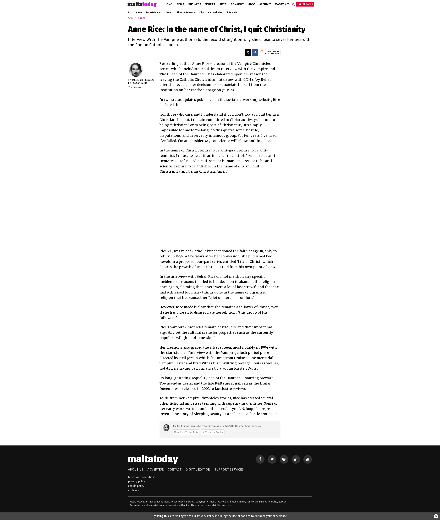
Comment (237, 4)
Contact (175, 469)
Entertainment (154, 12)
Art (129, 12)
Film (201, 12)
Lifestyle (232, 12)
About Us (135, 469)
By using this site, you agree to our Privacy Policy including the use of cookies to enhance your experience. (220, 516)
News (180, 4)
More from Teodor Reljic (186, 432)
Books (138, 12)
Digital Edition (198, 469)
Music (169, 12)
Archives (265, 4)
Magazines (282, 4)
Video (251, 4)
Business (194, 4)
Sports (210, 4)
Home (168, 4)
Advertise (155, 469)
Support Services (229, 469)
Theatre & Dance (186, 12)
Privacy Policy (136, 481)
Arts (223, 4)
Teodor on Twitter (214, 432)
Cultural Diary (215, 12)
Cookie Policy (136, 486)
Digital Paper (305, 4)
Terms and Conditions (141, 477)
